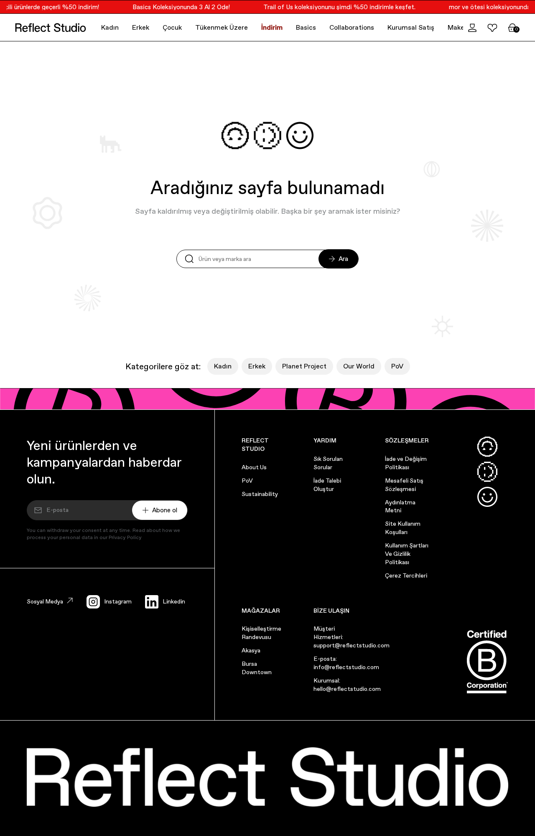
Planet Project (304, 366)
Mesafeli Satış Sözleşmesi (404, 485)
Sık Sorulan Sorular (328, 463)
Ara (343, 259)
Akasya (251, 650)
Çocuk (172, 27)
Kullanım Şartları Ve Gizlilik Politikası (406, 554)
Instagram (118, 601)
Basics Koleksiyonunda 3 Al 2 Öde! (176, 7)
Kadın (110, 27)
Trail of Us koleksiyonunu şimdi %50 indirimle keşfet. (335, 7)
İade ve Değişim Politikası (406, 463)
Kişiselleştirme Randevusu (261, 633)
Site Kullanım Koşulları (402, 528)
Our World (358, 366)
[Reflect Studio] (50, 27)
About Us (254, 467)
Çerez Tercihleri (406, 575)
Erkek (140, 27)
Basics (306, 27)
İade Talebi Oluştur (327, 485)
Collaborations (351, 27)
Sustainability (260, 494)
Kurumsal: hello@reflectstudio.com (347, 685)
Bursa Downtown (257, 668)
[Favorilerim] (492, 28)
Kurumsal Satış (410, 27)
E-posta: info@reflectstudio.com (346, 663)
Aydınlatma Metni (400, 506)
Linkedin (174, 601)
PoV (397, 366)
